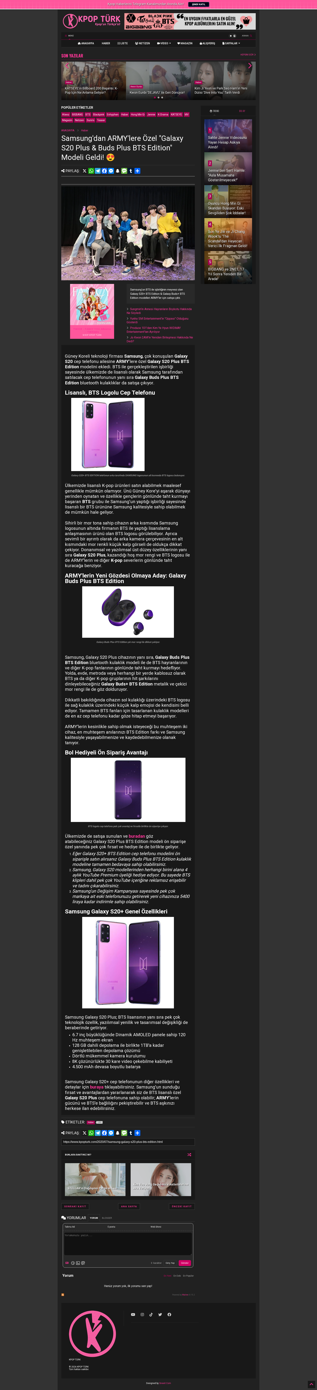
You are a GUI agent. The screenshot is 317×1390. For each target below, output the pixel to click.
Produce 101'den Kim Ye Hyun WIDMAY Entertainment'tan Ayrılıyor (154, 330)
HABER (105, 43)
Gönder (185, 1263)
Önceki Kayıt (182, 1206)
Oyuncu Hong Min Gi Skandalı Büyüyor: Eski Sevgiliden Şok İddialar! (226, 208)
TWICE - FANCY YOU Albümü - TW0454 (92, 330)
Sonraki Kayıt (75, 1206)
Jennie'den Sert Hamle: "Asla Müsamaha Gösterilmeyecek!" (226, 175)
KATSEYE (176, 114)
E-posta (111, 1227)
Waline (185, 1295)
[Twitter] (160, 1314)
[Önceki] (67, 66)
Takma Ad (70, 1227)
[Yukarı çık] (311, 1384)
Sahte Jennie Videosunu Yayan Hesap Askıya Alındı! (227, 142)
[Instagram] (142, 1314)
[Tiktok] (151, 1314)
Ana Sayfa (129, 1206)
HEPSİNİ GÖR (247, 54)
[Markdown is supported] (67, 1263)
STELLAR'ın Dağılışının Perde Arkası (92, 1188)
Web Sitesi (156, 1227)
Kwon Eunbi (136, 86)
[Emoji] (73, 1263)
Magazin (67, 120)
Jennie (151, 114)
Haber (69, 82)
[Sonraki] (250, 66)
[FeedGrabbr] (105, 323)
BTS (87, 114)
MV (187, 114)
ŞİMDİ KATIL (198, 4)
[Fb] (169, 1314)
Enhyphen (113, 114)
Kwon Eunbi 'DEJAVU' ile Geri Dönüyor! (157, 92)
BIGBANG (77, 114)
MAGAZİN (186, 43)
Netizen (79, 120)
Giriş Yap (170, 1263)
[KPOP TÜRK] (91, 27)
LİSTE (124, 43)
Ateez (65, 114)
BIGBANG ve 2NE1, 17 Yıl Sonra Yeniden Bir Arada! (226, 274)
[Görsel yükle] (78, 1263)
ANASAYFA (87, 43)
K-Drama (163, 114)
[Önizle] (83, 1263)
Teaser (101, 120)
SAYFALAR (231, 43)
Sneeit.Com (165, 1383)
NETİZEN (144, 43)
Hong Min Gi (138, 114)
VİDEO (164, 43)
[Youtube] (133, 1314)
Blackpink (98, 114)
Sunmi (90, 120)
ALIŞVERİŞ (208, 43)
